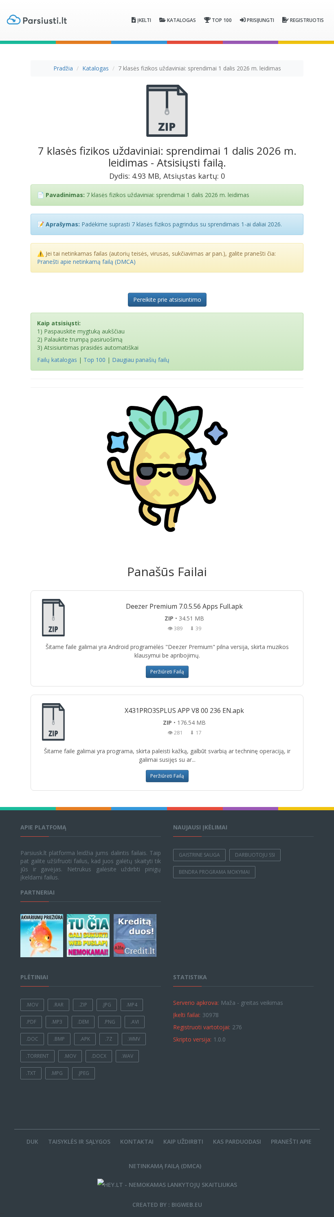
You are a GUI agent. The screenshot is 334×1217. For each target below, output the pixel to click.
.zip (83, 1004)
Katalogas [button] (181, 20)
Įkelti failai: (186, 1015)
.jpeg (83, 1073)
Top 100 (94, 360)
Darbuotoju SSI (255, 854)
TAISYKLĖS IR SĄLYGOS (79, 1141)
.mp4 (131, 1004)
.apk (85, 1038)
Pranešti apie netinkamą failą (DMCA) (86, 261)
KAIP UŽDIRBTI (183, 1141)
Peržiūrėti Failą (167, 671)
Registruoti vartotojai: (201, 1027)
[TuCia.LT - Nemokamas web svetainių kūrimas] (89, 935)
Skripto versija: (192, 1039)
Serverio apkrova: (196, 1002)
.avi (134, 1021)
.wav (127, 1056)
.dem (83, 1021)
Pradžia (63, 68)
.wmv (133, 1038)
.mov (32, 1004)
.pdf (31, 1021)
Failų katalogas (57, 360)
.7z (108, 1038)
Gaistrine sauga (199, 854)
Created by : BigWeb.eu (167, 1204)
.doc (32, 1038)
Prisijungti (260, 20)
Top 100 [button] (222, 20)
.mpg (57, 1073)
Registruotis (307, 20)
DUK (32, 1141)
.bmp (59, 1038)
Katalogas (95, 68)
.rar (58, 1004)
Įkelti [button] (144, 20)
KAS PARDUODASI (237, 1141)
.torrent (37, 1056)
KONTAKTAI (137, 1141)
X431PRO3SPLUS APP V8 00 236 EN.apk (184, 710)
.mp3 (56, 1021)
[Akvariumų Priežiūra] (42, 935)
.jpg (106, 1004)
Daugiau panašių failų (140, 360)
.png (109, 1021)
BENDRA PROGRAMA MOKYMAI (214, 871)
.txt (31, 1073)
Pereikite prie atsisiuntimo (167, 299)
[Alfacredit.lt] (136, 935)
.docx (98, 1056)
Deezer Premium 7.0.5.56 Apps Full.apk (184, 606)
